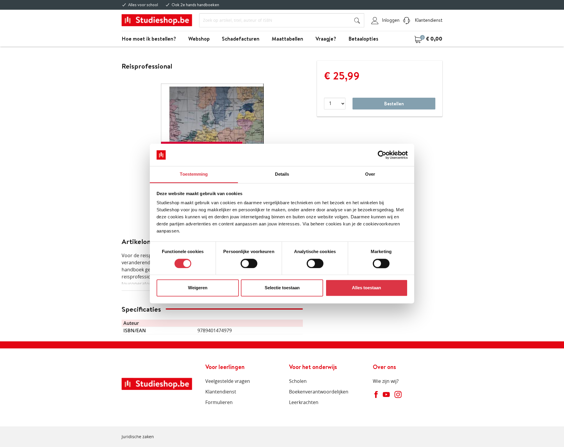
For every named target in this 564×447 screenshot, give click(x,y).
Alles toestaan (366, 287)
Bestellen (394, 103)
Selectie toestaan (282, 287)
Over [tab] (370, 174)
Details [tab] (282, 174)
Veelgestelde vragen (227, 381)
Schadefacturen (240, 38)
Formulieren (219, 402)
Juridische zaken (138, 436)
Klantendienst (428, 20)
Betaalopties (363, 38)
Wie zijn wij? (386, 381)
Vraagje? (325, 38)
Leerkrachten (303, 402)
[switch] (249, 263)
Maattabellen (287, 38)
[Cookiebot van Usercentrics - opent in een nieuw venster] (382, 154)
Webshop (199, 38)
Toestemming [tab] (194, 174)
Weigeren (197, 287)
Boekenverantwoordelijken (318, 391)
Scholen (298, 381)
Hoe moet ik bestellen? (149, 38)
